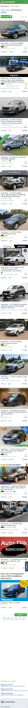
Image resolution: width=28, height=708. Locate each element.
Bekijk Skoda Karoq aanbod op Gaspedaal (12, 695)
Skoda (3, 6)
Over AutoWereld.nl (5, 706)
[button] (26, 566)
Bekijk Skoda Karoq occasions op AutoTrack (13, 686)
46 (23, 618)
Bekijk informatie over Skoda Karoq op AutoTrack (14, 690)
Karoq (7, 6)
